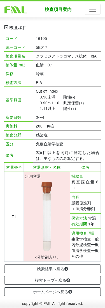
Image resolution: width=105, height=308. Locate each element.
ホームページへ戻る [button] (50, 291)
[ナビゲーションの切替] (93, 9)
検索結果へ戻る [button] (50, 268)
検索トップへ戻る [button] (50, 280)
